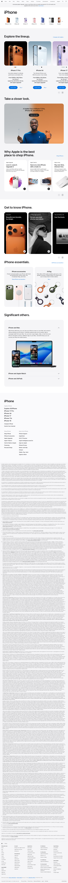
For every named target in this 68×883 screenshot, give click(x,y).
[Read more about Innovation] (15, 233)
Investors (55, 867)
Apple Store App (30, 856)
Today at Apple (30, 851)
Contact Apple (56, 872)
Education (55, 849)
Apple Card (3, 870)
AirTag (2, 861)
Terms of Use (30, 881)
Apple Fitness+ (17, 862)
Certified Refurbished (31, 857)
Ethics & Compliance (57, 869)
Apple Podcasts (17, 865)
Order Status (29, 866)
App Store (16, 869)
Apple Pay (3, 872)
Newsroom (55, 862)
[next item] (62, 21)
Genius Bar (29, 849)
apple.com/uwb (28, 827)
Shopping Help (30, 868)
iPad (2, 851)
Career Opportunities (57, 865)
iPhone (2, 852)
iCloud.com (16, 851)
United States (64, 881)
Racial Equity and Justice (58, 856)
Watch (2, 854)
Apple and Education (44, 853)
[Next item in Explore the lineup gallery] (62, 92)
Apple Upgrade (30, 859)
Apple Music (16, 858)
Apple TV (16, 857)
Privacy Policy (23, 881)
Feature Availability (14, 836)
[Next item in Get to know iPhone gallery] (62, 257)
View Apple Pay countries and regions (23, 833)
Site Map (46, 881)
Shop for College (44, 857)
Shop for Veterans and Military (46, 867)
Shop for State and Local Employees (45, 870)
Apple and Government (45, 865)
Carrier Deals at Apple (31, 864)
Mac (2, 849)
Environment (56, 851)
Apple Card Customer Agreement (29, 549)
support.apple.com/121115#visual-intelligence (11, 529)
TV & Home (3, 859)
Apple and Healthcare (44, 861)
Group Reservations (31, 852)
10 (18, 79)
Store (2, 847)
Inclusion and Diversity (58, 852)
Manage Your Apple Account (19, 847)
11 (63, 171)
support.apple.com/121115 (7, 522)
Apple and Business (44, 847)
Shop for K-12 (43, 855)
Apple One (16, 855)
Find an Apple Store (12, 877)
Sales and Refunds (37, 881)
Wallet (2, 869)
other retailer (19, 877)
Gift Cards (3, 864)
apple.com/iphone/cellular (13, 823)
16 (53, 275)
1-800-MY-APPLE (31, 877)
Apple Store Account (18, 849)
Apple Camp (29, 854)
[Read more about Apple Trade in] (39, 175)
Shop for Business (44, 849)
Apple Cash (3, 874)
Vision (2, 856)
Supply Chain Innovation (58, 857)
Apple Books (16, 867)
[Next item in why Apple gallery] (62, 195)
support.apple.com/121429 (38, 530)
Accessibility (56, 847)
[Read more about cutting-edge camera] (39, 233)
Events (55, 870)
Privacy (55, 854)
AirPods (2, 857)
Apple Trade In (30, 861)
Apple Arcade (16, 860)
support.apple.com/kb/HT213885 (34, 540)
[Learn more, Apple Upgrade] (15, 175)
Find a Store (29, 847)
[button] (63, 1)
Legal (43, 881)
